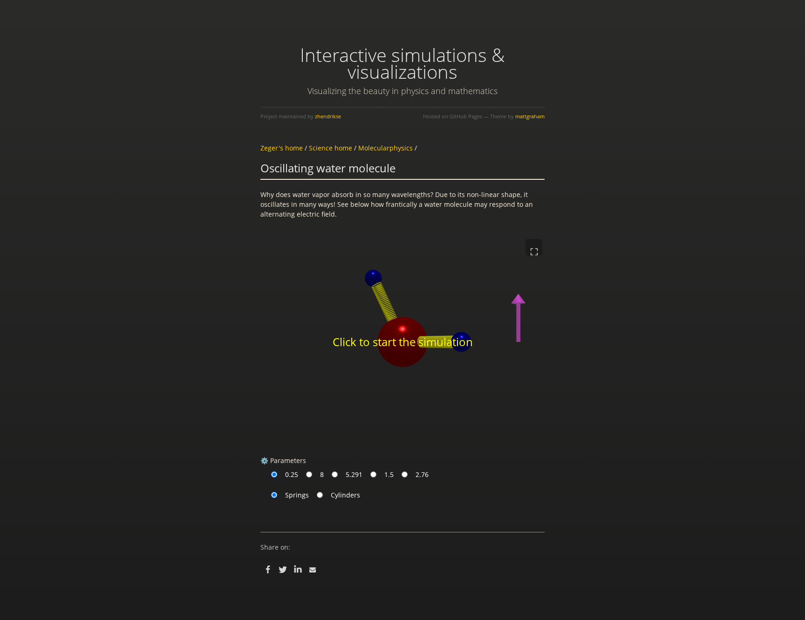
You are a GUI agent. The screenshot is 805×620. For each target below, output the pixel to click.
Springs (297, 495)
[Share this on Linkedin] (297, 569)
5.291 (354, 474)
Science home (330, 147)
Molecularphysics (385, 147)
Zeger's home (281, 147)
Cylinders (345, 495)
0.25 (291, 474)
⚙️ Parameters (283, 460)
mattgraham (530, 116)
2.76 (422, 474)
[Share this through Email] (312, 569)
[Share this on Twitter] (282, 569)
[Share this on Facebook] (267, 569)
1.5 (389, 474)
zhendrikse (328, 116)
